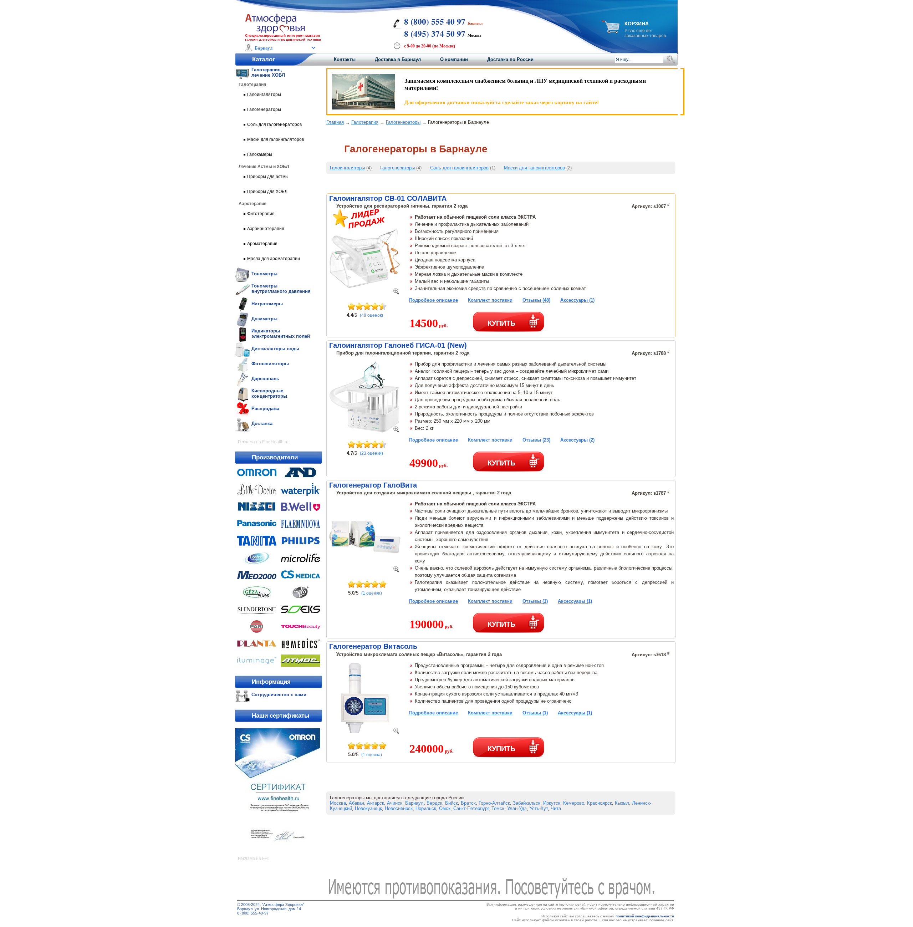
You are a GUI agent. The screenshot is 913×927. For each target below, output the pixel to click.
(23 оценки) (371, 453)
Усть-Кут (539, 808)
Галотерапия (364, 122)
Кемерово (573, 803)
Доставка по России (510, 59)
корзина (636, 23)
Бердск (434, 803)
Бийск (451, 803)
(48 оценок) (371, 315)
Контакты (345, 59)
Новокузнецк (368, 808)
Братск (468, 803)
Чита (556, 808)
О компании (454, 59)
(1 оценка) (371, 593)
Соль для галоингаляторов (459, 167)
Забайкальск (526, 803)
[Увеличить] (396, 293)
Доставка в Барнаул (398, 59)
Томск (497, 808)
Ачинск (394, 803)
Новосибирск (399, 808)
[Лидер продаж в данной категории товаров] (359, 227)
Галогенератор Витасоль (373, 646)
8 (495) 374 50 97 (434, 33)
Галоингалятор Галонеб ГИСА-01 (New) (398, 345)
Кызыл (622, 803)
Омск (444, 808)
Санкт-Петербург (471, 808)
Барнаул (414, 803)
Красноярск (599, 803)
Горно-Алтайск (494, 803)
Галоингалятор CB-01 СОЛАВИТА (388, 198)
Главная (335, 122)
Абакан (356, 803)
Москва (338, 803)
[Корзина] (610, 32)
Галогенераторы (403, 122)
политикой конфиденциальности (645, 916)
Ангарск (375, 803)
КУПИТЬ (501, 322)
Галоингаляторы (347, 167)
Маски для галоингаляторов (534, 167)
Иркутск (551, 803)
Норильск (425, 808)
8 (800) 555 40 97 (434, 21)
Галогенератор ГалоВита (373, 485)
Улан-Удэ (517, 808)
